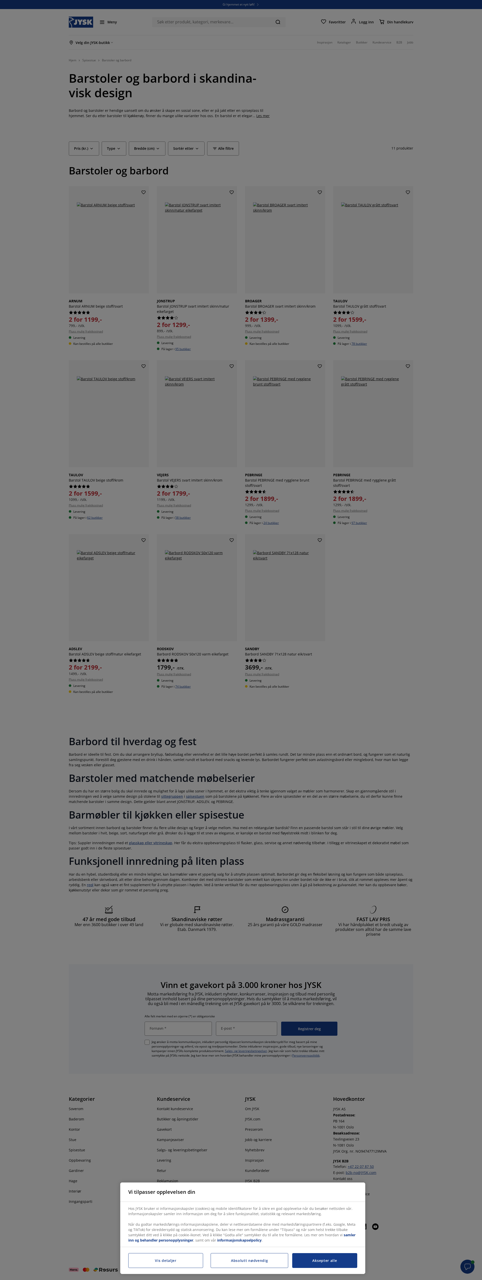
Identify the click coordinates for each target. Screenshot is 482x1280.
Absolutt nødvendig (249, 1260)
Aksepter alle (324, 1260)
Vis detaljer (165, 1260)
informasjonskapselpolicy (239, 1240)
